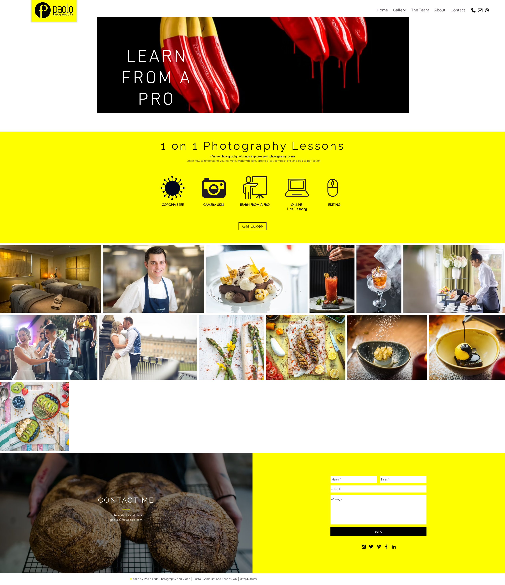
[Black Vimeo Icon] (379, 547)
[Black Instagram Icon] (486, 10)
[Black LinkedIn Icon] (394, 547)
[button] (400, 10)
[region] (253, 73)
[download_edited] (480, 10)
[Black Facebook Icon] (386, 547)
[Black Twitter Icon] (371, 547)
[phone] (473, 10)
